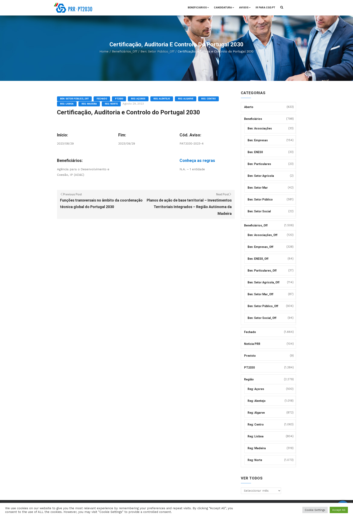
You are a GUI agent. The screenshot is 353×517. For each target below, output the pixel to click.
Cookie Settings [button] (315, 509)
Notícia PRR (252, 343)
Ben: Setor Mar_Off (260, 294)
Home (103, 51)
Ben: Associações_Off (262, 235)
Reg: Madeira (89, 104)
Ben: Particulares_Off (262, 270)
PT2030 (119, 98)
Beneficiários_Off (124, 51)
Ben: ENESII (255, 152)
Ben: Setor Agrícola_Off (263, 282)
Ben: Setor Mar (258, 187)
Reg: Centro (208, 98)
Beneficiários (197, 7)
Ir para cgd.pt (265, 7)
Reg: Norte (111, 104)
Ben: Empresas (258, 140)
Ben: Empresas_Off (260, 246)
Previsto (250, 355)
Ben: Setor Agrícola (261, 175)
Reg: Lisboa (67, 104)
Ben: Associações (260, 128)
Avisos (243, 7)
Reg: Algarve (185, 98)
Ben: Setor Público (260, 199)
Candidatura (223, 7)
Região (249, 379)
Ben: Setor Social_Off (262, 318)
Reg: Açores (138, 98)
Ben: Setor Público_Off (157, 51)
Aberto (248, 107)
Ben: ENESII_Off (258, 258)
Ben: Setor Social (259, 211)
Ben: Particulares (259, 164)
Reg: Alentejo (161, 98)
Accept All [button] (338, 509)
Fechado (102, 98)
